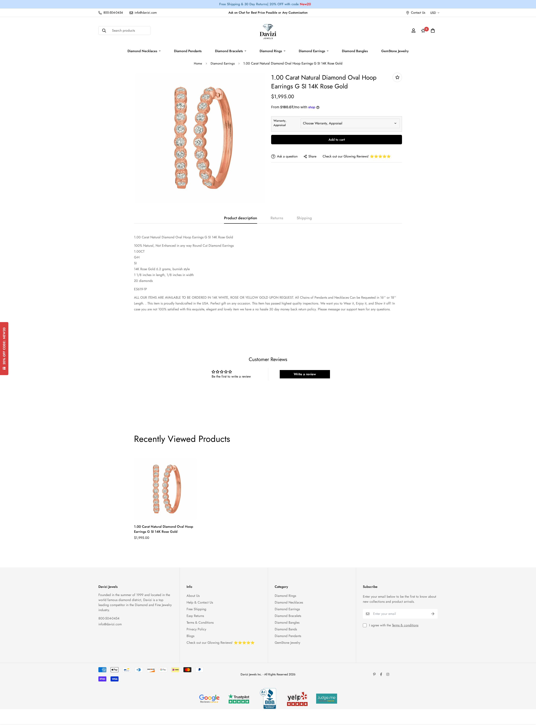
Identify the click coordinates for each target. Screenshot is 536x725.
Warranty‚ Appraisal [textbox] (279, 123)
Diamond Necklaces (142, 51)
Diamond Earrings (312, 51)
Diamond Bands (286, 629)
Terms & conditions (405, 625)
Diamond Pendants (188, 51)
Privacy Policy (196, 629)
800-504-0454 (108, 618)
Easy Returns (195, 615)
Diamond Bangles (355, 51)
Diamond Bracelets (229, 51)
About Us (193, 595)
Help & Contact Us (200, 602)
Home (198, 63)
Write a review (305, 374)
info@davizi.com (110, 624)
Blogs (190, 635)
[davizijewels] (268, 30)
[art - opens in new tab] (209, 698)
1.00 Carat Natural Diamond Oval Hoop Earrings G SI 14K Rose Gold (163, 529)
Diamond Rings (271, 51)
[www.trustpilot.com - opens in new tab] (238, 699)
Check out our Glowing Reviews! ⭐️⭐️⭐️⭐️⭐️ (357, 156)
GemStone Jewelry (395, 51)
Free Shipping (196, 609)
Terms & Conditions (200, 622)
